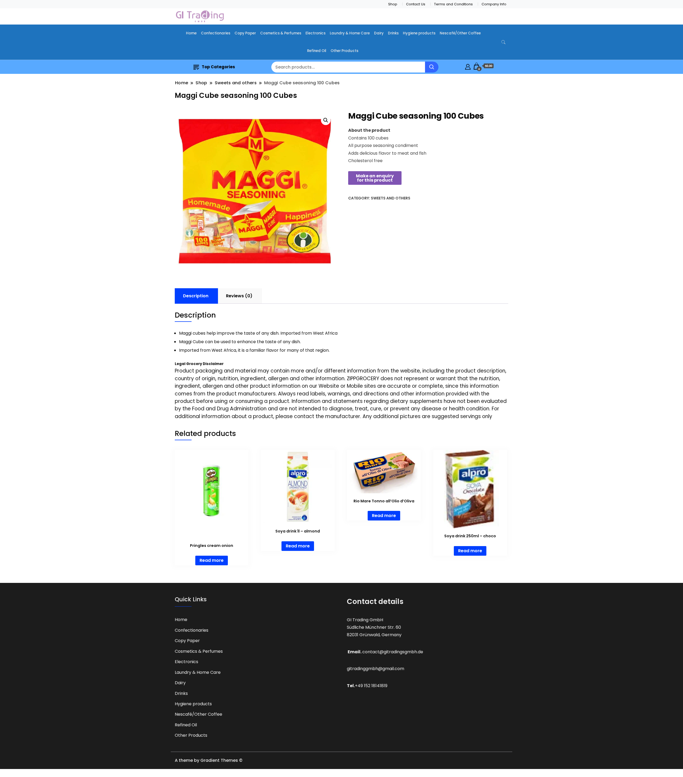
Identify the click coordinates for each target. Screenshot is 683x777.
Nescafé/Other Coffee (460, 33)
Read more (212, 560)
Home (191, 33)
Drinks (393, 33)
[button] (326, 120)
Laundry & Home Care (350, 33)
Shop (392, 4)
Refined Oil (316, 50)
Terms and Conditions (453, 4)
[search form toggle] (503, 42)
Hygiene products (419, 33)
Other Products (344, 50)
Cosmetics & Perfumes (280, 33)
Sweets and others (390, 198)
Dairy (379, 33)
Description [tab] (195, 296)
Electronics (315, 33)
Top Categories (218, 67)
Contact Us (415, 4)
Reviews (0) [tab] (239, 296)
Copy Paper (245, 33)
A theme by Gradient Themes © (209, 760)
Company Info (494, 4)
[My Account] (468, 66)
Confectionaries (215, 33)
